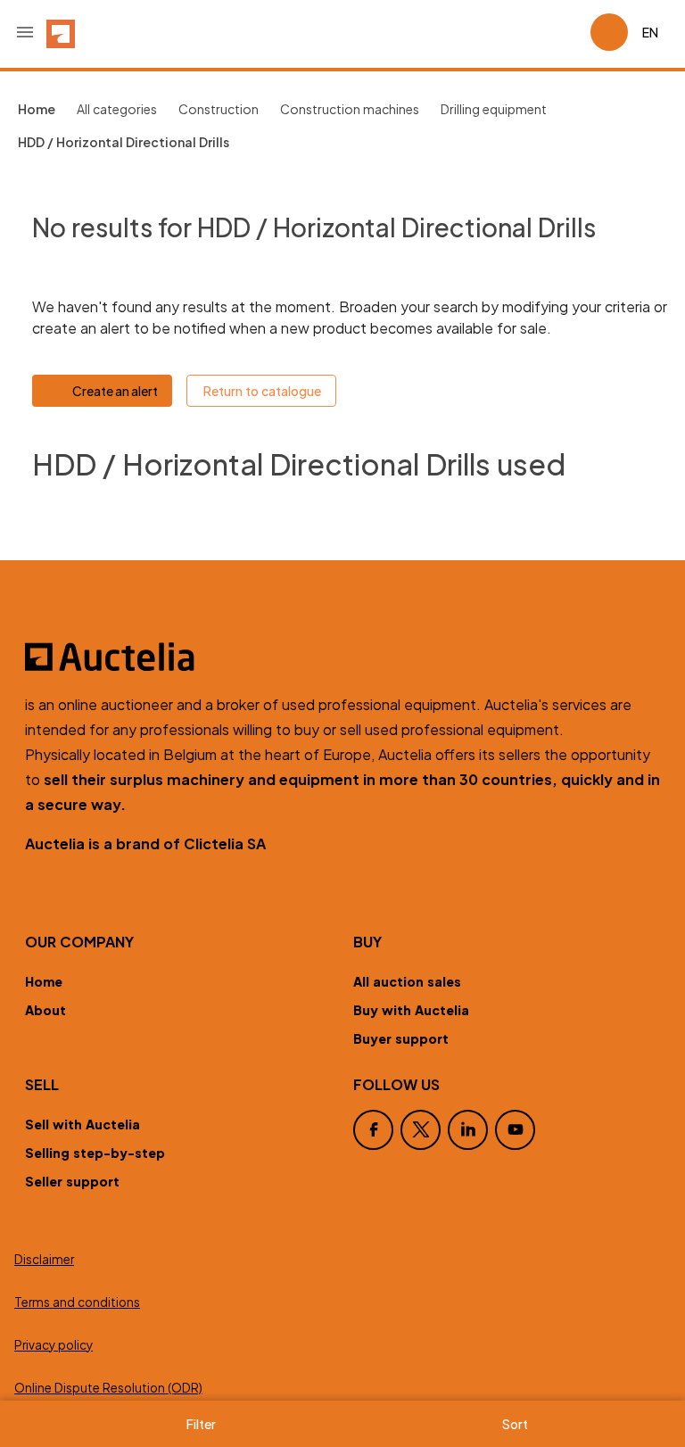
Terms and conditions (77, 1302)
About (45, 1010)
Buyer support (401, 1038)
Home (43, 981)
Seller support (72, 1181)
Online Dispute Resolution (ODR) (108, 1387)
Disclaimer (44, 1259)
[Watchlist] (569, 32)
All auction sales (407, 981)
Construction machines (349, 109)
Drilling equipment (494, 109)
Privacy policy (53, 1344)
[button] (25, 32)
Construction (218, 109)
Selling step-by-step (95, 1153)
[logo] (60, 32)
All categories (117, 109)
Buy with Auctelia (411, 1010)
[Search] (526, 32)
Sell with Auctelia (82, 1124)
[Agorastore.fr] (342, 656)
